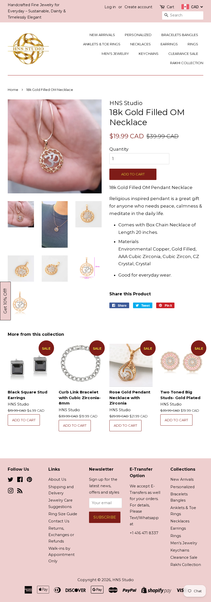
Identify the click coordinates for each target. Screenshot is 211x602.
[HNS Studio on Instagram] (10, 491)
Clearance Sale (183, 53)
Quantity (118, 149)
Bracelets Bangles (179, 35)
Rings (193, 44)
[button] (5, 301)
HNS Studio (123, 580)
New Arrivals (102, 35)
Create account (138, 7)
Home (13, 90)
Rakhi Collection (186, 63)
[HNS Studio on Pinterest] (29, 480)
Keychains (149, 53)
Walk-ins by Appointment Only (61, 554)
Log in (110, 7)
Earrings (169, 44)
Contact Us (58, 521)
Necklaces (140, 44)
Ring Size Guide (62, 514)
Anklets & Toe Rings (101, 44)
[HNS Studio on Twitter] (10, 480)
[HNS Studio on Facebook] (20, 480)
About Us (57, 479)
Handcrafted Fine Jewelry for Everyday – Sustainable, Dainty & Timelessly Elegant (37, 11)
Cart (170, 7)
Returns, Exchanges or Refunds (61, 534)
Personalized (138, 35)
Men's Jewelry (115, 53)
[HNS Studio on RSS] (20, 491)
